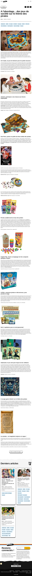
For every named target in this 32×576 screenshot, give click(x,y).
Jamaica (2, 110)
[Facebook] (12, 566)
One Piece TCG (13, 142)
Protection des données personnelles (6, 571)
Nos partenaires (17, 570)
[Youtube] (18, 566)
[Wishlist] (30, 1)
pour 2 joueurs (23, 334)
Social (30, 571)
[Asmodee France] (4, 1)
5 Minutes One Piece (4, 195)
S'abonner (27, 548)
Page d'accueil (12, 570)
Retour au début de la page (15, 451)
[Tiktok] (16, 566)
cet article (2, 143)
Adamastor (2, 374)
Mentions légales (15, 571)
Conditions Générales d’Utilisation (26, 570)
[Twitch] (20, 566)
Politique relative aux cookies (24, 571)
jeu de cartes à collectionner (5, 142)
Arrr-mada (2, 71)
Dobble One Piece (3, 174)
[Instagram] (14, 566)
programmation (3, 105)
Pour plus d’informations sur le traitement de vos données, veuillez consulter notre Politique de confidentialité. (23, 558)
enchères (21, 219)
